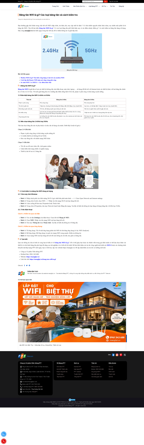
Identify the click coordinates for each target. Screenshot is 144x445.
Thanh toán (112, 374)
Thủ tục (111, 366)
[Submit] (106, 1)
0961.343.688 (114, 1)
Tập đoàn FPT (61, 376)
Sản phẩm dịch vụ (96, 374)
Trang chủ (55, 6)
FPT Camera (77, 371)
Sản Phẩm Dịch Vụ (79, 6)
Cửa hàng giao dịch (96, 376)
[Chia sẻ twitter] (26, 265)
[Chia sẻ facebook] (24, 265)
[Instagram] (117, 355)
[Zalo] (109, 355)
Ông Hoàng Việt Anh (37, 389)
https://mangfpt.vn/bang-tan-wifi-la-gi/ (43, 259)
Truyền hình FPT (78, 374)
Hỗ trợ (104, 6)
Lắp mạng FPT (78, 369)
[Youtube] (121, 355)
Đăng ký (121, 6)
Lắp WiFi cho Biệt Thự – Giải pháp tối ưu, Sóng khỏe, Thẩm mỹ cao (40, 345)
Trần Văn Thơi (32, 271)
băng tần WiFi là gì (46, 28)
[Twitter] (125, 355)
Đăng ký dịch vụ (95, 366)
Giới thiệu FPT (61, 366)
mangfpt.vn (29, 30)
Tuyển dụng (60, 374)
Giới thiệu (66, 6)
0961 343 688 (38, 386)
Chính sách (112, 371)
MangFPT (35, 391)
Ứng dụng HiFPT (95, 371)
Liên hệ (111, 376)
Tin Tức (112, 6)
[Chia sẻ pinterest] (29, 265)
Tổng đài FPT (78, 376)
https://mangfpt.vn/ (33, 257)
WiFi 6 (109, 245)
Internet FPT (77, 366)
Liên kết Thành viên (62, 369)
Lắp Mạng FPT (93, 6)
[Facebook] (113, 355)
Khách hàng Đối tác (62, 371)
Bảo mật (111, 369)
